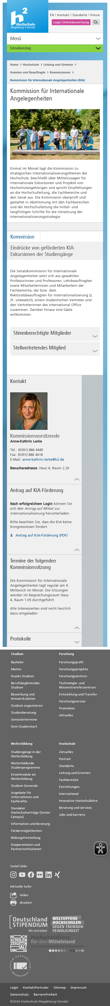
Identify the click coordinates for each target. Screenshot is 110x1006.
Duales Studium (22, 676)
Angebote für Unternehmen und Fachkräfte (24, 797)
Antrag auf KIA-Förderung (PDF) (41, 535)
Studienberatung (23, 712)
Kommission (22, 236)
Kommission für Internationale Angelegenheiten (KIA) (47, 80)
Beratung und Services (75, 808)
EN (52, 15)
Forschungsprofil (71, 662)
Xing (58, 874)
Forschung (66, 654)
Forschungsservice (72, 701)
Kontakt (63, 15)
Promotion (67, 708)
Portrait (65, 759)
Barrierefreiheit (45, 994)
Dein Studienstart (24, 726)
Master (16, 669)
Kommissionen (60, 72)
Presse (95, 15)
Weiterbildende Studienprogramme (25, 765)
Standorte (79, 15)
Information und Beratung (30, 824)
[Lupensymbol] (96, 22)
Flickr (41, 874)
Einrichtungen (69, 787)
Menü (15, 38)
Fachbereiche (68, 780)
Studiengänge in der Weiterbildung (26, 754)
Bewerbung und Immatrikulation (23, 696)
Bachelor (17, 662)
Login (14, 987)
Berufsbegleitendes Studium (25, 685)
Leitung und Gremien (58, 64)
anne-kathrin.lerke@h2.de (43, 459)
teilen (24, 895)
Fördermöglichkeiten (26, 831)
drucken (26, 902)
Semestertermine (24, 719)
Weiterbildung (21, 744)
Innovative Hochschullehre (78, 801)
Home (14, 64)
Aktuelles (66, 715)
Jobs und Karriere (72, 815)
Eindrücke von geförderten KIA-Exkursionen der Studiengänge (42, 250)
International (68, 794)
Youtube (23, 874)
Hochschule (31, 64)
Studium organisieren (27, 705)
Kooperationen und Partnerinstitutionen (26, 847)
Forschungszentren (73, 676)
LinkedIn (49, 874)
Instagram (14, 874)
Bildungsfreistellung (25, 838)
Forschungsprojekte (73, 669)
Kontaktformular (36, 987)
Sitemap (59, 987)
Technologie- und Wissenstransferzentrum (77, 685)
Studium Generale (24, 786)
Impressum (78, 987)
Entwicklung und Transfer (78, 694)
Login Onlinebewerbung (71, 22)
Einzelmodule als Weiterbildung (23, 777)
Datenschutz (19, 994)
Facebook (32, 874)
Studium (17, 654)
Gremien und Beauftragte (27, 72)
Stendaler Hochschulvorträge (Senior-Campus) (31, 812)
